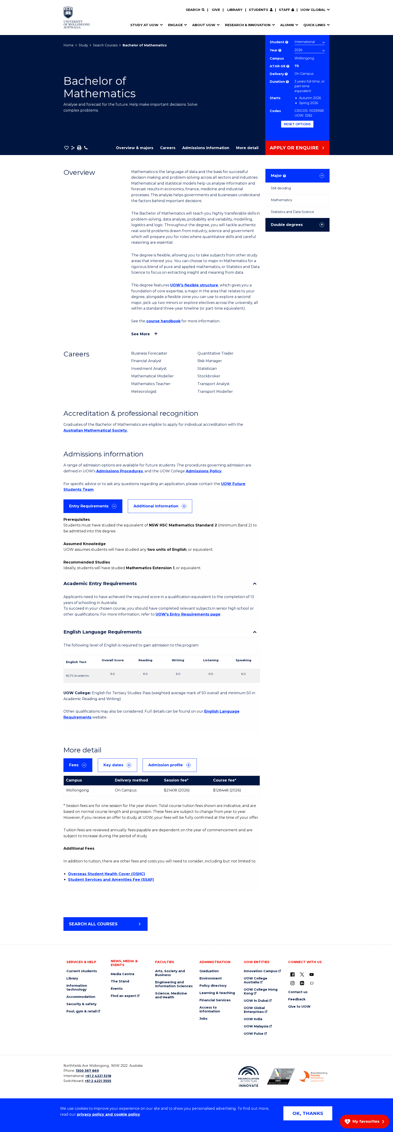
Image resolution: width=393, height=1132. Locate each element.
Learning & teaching (217, 993)
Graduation (209, 971)
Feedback (296, 999)
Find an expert (123, 996)
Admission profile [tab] (165, 765)
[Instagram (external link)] (292, 983)
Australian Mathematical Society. (95, 430)
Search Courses (105, 45)
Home (68, 45)
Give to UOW (299, 1007)
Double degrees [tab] (287, 225)
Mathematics (281, 200)
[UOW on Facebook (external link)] (292, 974)
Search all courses (93, 924)
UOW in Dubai (256, 1001)
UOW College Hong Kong (260, 991)
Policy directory (213, 986)
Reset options (297, 124)
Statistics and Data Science (292, 212)
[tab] (92, 506)
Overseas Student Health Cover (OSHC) (106, 874)
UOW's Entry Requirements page (188, 614)
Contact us (297, 992)
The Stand (120, 981)
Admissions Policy (204, 471)
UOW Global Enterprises (254, 1010)
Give (216, 10)
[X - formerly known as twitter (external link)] (302, 974)
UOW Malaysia (256, 1026)
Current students (81, 971)
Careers (167, 148)
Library (234, 10)
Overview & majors (134, 148)
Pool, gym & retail (81, 1011)
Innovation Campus (260, 971)
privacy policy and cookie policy (108, 1114)
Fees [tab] (73, 765)
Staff (284, 10)
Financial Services (215, 1000)
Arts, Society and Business (170, 973)
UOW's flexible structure (194, 285)
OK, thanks (307, 1113)
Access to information (209, 1009)
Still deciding (281, 188)
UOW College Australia (255, 980)
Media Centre (122, 974)
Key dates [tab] (113, 765)
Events (117, 989)
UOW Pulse (253, 1034)
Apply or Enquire (294, 147)
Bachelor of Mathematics (145, 45)
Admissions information (205, 148)
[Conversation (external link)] (311, 983)
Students (258, 10)
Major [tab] (278, 175)
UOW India (253, 1019)
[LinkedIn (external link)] (302, 983)
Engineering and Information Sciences (174, 984)
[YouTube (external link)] (311, 974)
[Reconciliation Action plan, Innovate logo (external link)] (249, 1076)
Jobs (203, 1019)
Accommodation (80, 997)
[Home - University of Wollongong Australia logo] (76, 17)
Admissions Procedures (119, 471)
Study (83, 45)
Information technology (76, 988)
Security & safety (81, 1004)
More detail (247, 148)
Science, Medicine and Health (171, 995)
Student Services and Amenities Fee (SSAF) (111, 879)
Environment (210, 978)
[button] (66, 147)
